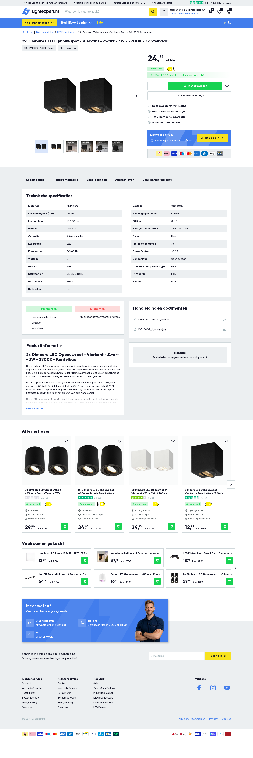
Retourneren (28, 692)
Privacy (213, 719)
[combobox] (106, 12)
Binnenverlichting (45, 32)
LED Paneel (99, 707)
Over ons (27, 707)
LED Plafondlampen (66, 32)
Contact (26, 683)
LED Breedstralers (103, 697)
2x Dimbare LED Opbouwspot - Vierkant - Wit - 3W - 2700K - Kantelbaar (150, 491)
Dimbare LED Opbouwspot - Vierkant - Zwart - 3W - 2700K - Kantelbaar (204, 491)
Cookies (226, 719)
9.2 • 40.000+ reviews (218, 3)
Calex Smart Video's (104, 688)
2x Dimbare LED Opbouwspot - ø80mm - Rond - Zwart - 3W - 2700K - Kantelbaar (97, 491)
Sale (100, 22)
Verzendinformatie (32, 688)
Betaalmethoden (31, 697)
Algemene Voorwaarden (192, 719)
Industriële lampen (103, 692)
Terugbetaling (29, 702)
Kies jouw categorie (37, 22)
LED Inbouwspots (103, 702)
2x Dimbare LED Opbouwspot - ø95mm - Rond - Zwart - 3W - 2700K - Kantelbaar (43, 491)
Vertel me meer (210, 137)
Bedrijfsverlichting (74, 22)
